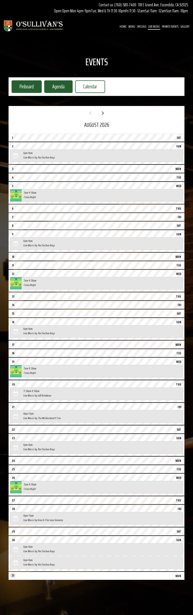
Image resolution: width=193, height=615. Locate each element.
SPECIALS (141, 26)
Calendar (86, 86)
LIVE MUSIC (154, 26)
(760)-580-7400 (125, 5)
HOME (123, 26)
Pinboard (23, 86)
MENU (131, 26)
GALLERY (184, 26)
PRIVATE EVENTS (170, 26)
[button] (96, 155)
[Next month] (103, 113)
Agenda (54, 86)
